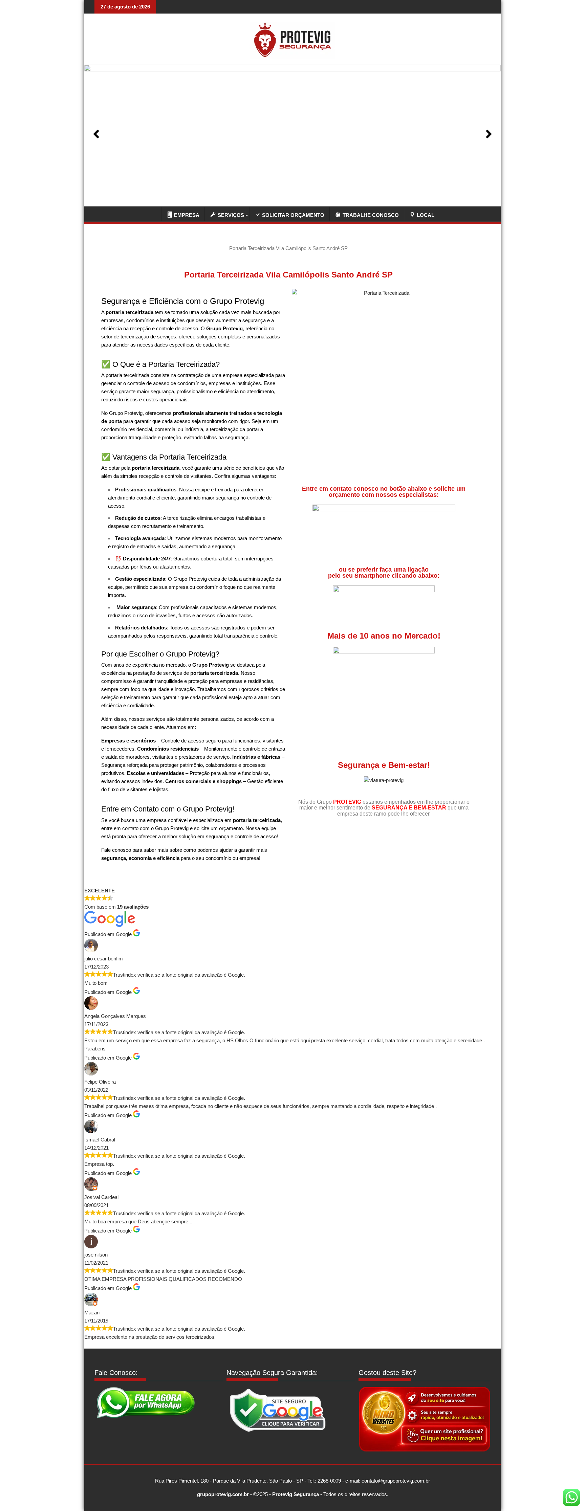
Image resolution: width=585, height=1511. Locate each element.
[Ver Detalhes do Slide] (292, 134)
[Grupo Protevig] (152, 213)
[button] (96, 134)
